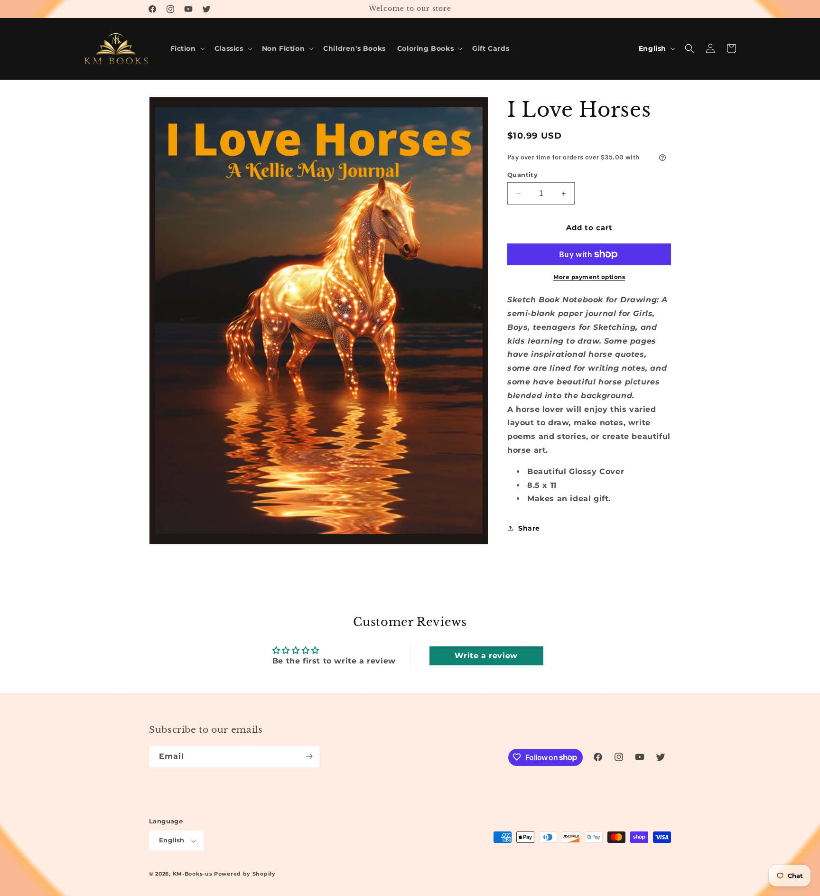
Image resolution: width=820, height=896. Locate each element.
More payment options (589, 276)
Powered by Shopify (245, 874)
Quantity (522, 174)
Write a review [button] (486, 655)
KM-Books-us (193, 874)
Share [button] (529, 528)
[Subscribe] (308, 756)
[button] (187, 48)
